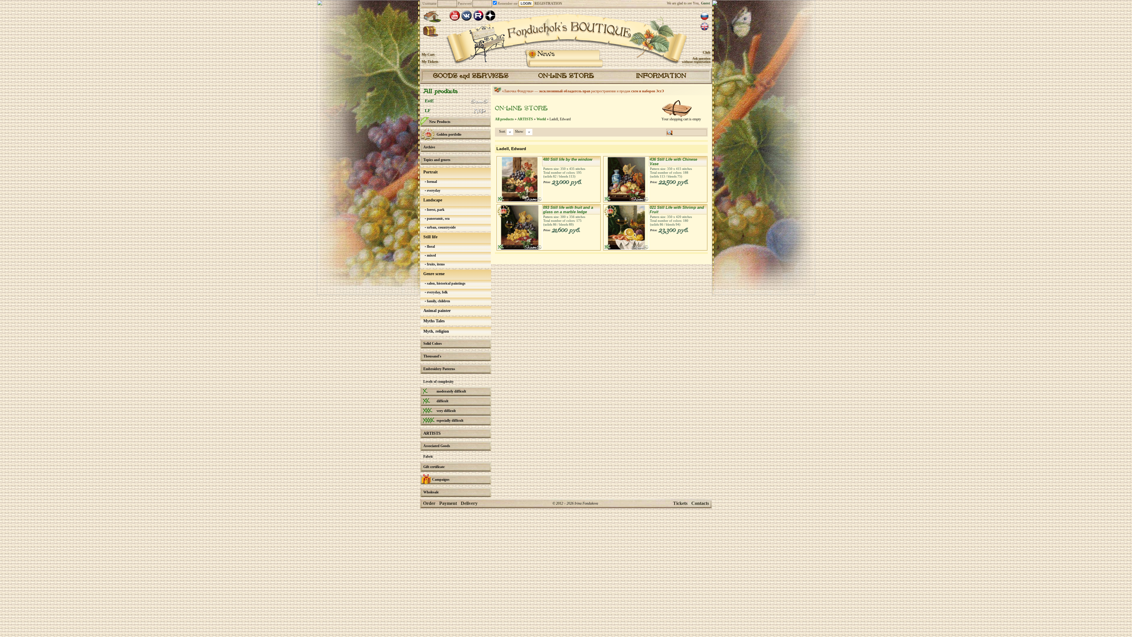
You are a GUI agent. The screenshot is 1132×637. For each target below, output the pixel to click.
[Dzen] (490, 15)
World (541, 119)
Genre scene (434, 274)
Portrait (430, 172)
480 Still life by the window (567, 159)
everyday (433, 190)
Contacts (700, 503)
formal (431, 182)
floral (430, 246)
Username (429, 3)
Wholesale (431, 492)
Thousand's (432, 356)
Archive (429, 147)
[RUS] (704, 16)
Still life (430, 237)
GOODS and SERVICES (471, 76)
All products (440, 91)
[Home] (432, 16)
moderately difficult (451, 391)
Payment (448, 503)
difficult (442, 401)
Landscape (432, 200)
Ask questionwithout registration (696, 60)
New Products (439, 122)
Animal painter (437, 310)
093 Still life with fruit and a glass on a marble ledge (568, 209)
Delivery (469, 503)
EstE (429, 100)
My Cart (428, 54)
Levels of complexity (438, 382)
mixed (431, 255)
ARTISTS (432, 433)
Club (706, 52)
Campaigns (441, 479)
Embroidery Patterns (439, 369)
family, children (438, 301)
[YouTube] (455, 15)
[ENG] (704, 26)
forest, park (435, 210)
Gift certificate (434, 467)
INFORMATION (661, 76)
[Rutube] (478, 15)
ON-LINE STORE (566, 76)
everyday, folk (437, 292)
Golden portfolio (449, 134)
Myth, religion (436, 331)
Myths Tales (434, 321)
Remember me (507, 3)
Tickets (680, 503)
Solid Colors (432, 344)
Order (429, 503)
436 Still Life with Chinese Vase (673, 161)
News (546, 54)
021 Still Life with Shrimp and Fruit (677, 209)
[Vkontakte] (466, 15)
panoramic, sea (438, 218)
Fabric (428, 456)
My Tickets (430, 62)
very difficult (446, 411)
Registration (548, 3)
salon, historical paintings (445, 283)
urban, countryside (441, 227)
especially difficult (450, 420)
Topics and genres (436, 160)
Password (465, 3)
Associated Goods (436, 446)
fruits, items (435, 264)
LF (427, 110)
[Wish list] (431, 31)
